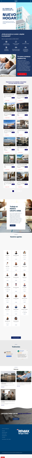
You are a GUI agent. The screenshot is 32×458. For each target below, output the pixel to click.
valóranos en (8, 356)
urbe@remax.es (7, 428)
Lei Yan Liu (21, 350)
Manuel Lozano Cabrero (22, 152)
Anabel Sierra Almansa (24, 298)
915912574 (3, 428)
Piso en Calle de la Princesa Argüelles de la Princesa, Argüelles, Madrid (14, 94)
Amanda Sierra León (7, 298)
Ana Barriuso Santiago (16, 298)
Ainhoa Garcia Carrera (16, 266)
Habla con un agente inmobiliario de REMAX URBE (10, 38)
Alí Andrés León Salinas (16, 277)
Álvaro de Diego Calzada (16, 287)
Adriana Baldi (7, 100)
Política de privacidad (4, 432)
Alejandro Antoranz (24, 266)
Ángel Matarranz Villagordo (24, 309)
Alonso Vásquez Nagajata (7, 287)
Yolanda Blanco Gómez (8, 169)
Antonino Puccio (20, 100)
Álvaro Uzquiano (24, 287)
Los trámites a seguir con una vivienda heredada (24, 382)
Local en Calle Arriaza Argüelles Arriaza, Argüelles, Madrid (12, 164)
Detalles (13, 97)
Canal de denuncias (4, 435)
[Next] (19, 191)
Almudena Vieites (25, 277)
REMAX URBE (8, 351)
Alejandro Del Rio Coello (7, 277)
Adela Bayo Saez (7, 255)
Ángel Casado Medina (8, 117)
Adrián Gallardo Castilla (16, 255)
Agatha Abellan (7, 266)
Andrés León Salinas (7, 309)
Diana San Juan (7, 152)
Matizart (21, 452)
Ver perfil (7, 280)
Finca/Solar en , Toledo (7, 147)
